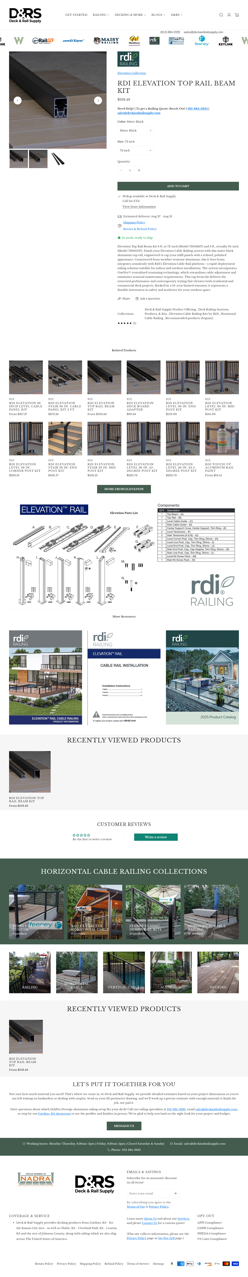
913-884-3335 (131, 1150)
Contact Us (150, 1223)
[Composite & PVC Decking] (218, 972)
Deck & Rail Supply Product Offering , (171, 309)
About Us (150, 1218)
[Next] (98, 100)
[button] (237, 15)
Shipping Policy (90, 1263)
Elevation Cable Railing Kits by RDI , (194, 313)
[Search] (221, 15)
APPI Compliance (209, 1222)
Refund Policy (114, 1263)
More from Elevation (124, 489)
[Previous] (18, 100)
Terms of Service (138, 1263)
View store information (139, 206)
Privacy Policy (137, 1238)
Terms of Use (136, 1206)
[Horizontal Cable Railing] (211, 912)
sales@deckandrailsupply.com (204, 1143)
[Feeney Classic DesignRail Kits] (153, 912)
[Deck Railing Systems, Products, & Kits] (30, 972)
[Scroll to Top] (241, 1257)
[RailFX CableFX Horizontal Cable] (95, 912)
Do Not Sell (166, 1238)
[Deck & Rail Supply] (25, 15)
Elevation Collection (131, 73)
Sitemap (158, 1263)
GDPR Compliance (210, 1228)
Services (183, 1218)
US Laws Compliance (212, 1239)
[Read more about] (45, 677)
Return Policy (44, 1263)
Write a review (156, 837)
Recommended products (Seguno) (189, 318)
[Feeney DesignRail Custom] (36, 912)
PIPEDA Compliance (211, 1233)
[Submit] (175, 1193)
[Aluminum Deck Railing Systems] (171, 972)
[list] (58, 100)
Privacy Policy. (159, 1206)
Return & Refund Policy (140, 229)
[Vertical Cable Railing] (124, 972)
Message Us (124, 1126)
